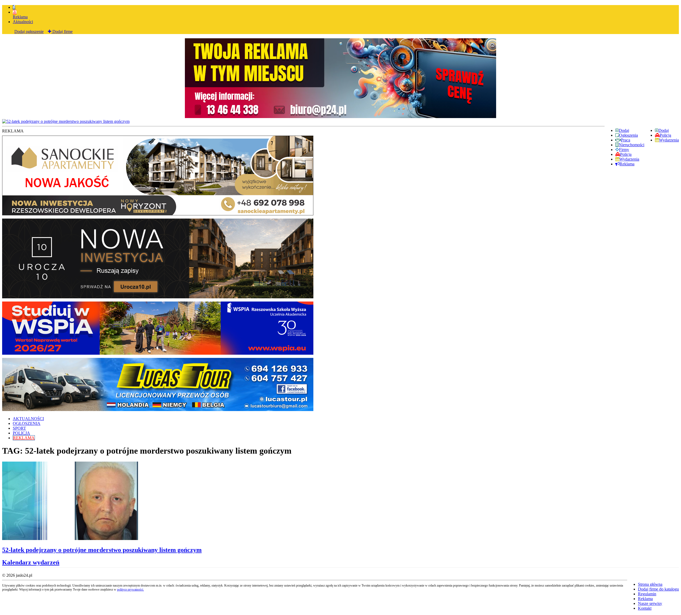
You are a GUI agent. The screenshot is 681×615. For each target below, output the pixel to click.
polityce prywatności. (130, 589)
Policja (665, 135)
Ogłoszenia (628, 135)
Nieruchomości (631, 145)
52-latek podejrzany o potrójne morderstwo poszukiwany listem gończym (102, 549)
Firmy (624, 149)
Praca (625, 140)
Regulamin (647, 594)
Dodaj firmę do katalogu (658, 589)
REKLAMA (24, 438)
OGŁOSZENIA (26, 423)
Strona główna (650, 584)
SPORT (19, 428)
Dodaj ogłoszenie (29, 31)
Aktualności (23, 21)
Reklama (20, 17)
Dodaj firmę (62, 31)
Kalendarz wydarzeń (30, 562)
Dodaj (663, 130)
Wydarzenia (669, 140)
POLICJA (21, 433)
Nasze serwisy (650, 603)
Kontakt (644, 608)
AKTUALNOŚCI (28, 418)
